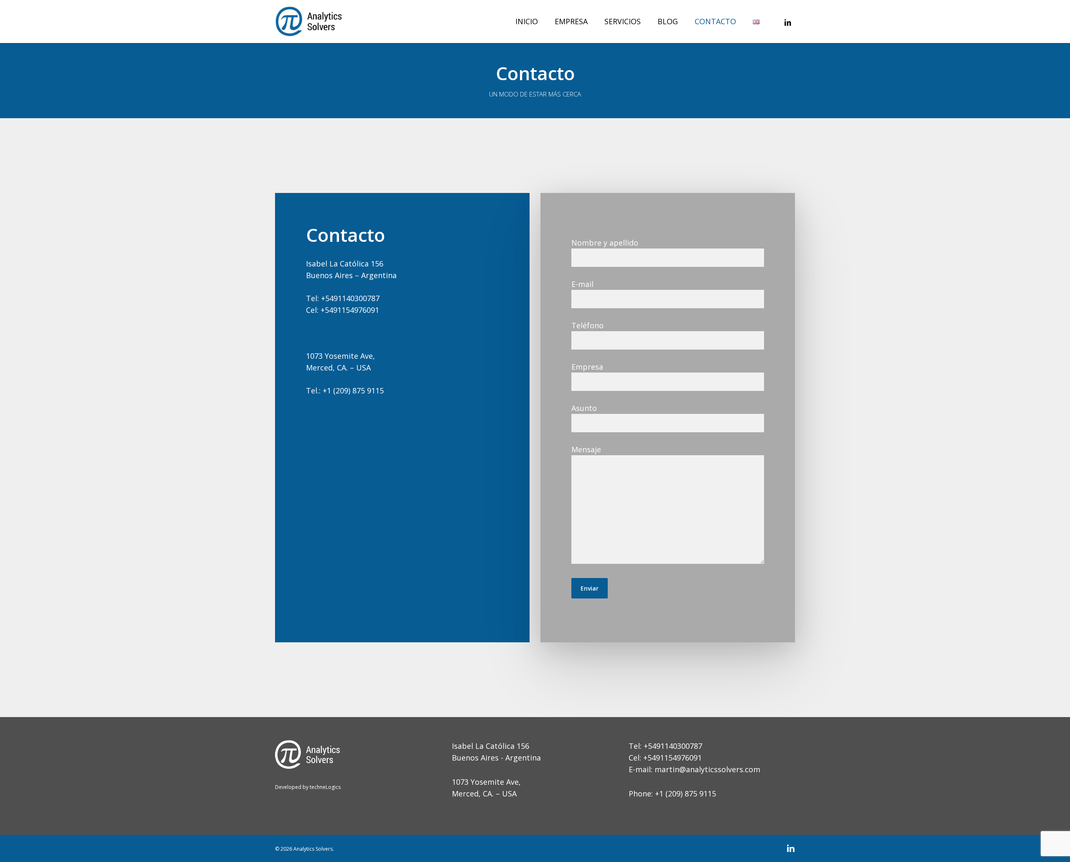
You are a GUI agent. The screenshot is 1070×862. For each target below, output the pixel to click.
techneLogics (324, 787)
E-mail (582, 284)
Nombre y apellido (604, 243)
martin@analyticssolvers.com (707, 769)
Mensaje (586, 449)
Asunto (584, 408)
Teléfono (587, 325)
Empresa (587, 367)
